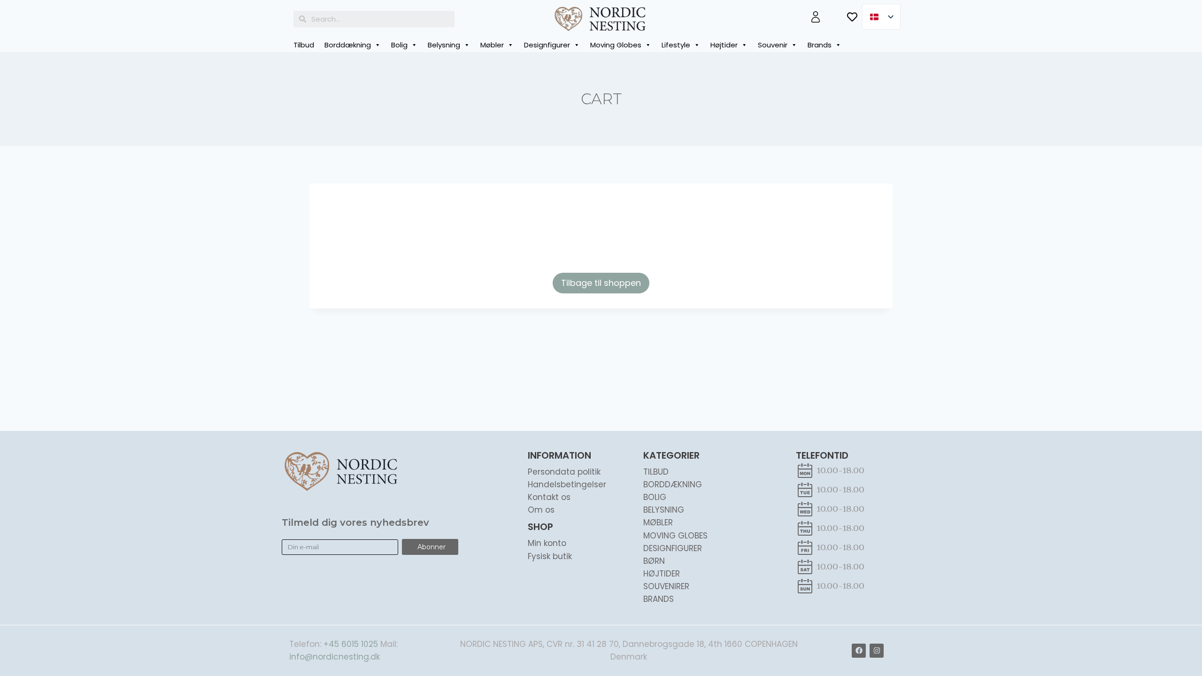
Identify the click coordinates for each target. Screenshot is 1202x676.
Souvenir (772, 45)
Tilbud (303, 45)
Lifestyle (676, 45)
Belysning (444, 45)
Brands (820, 45)
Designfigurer (547, 45)
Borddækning (347, 45)
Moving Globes (615, 45)
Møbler (492, 45)
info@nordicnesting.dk (334, 656)
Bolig (399, 45)
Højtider (724, 45)
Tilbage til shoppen (601, 283)
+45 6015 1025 (351, 644)
